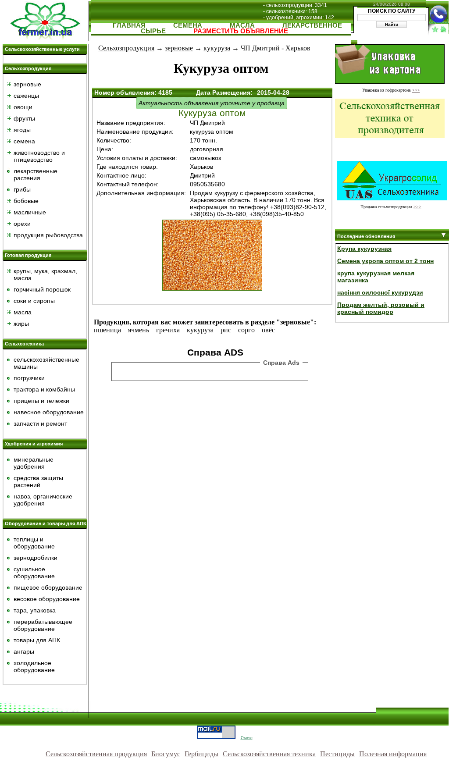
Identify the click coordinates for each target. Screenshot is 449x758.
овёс (268, 330)
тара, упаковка (35, 610)
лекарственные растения (35, 174)
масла (23, 312)
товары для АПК (37, 640)
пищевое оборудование (48, 587)
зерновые (27, 84)
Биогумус (165, 754)
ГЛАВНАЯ (129, 25)
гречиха (168, 330)
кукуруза (216, 48)
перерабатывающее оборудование (43, 625)
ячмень (138, 330)
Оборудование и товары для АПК (45, 523)
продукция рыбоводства (48, 234)
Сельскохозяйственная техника (269, 754)
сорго (246, 330)
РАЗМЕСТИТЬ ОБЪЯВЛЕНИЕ (240, 31)
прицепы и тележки (41, 400)
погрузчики (29, 377)
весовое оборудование (47, 598)
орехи (22, 223)
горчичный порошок (42, 289)
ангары (24, 651)
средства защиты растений (38, 481)
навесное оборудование (49, 412)
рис (226, 330)
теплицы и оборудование (34, 543)
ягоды (22, 129)
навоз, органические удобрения (43, 500)
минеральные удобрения (33, 463)
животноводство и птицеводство (39, 156)
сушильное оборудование (34, 573)
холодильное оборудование (34, 666)
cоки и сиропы (34, 300)
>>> (416, 90)
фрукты (24, 118)
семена (24, 141)
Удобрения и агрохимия (34, 443)
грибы (22, 189)
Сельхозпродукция (28, 68)
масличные (30, 212)
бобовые (26, 200)
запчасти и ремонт (40, 423)
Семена (187, 25)
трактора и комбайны (44, 389)
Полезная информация (393, 754)
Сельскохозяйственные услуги (42, 49)
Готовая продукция (28, 255)
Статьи (247, 738)
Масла (242, 25)
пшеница (107, 330)
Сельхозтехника (24, 343)
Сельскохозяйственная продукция (96, 754)
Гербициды (201, 754)
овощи (23, 106)
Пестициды (337, 754)
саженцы (26, 95)
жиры (21, 323)
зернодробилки (35, 557)
